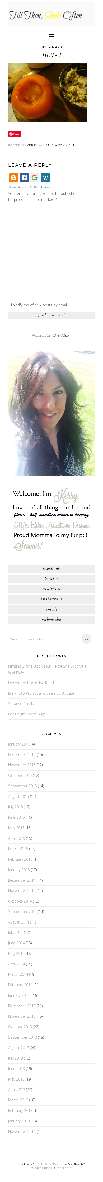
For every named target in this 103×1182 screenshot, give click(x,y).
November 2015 (22, 764)
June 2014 (16, 942)
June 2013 (16, 1068)
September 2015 (22, 785)
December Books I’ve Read (31, 682)
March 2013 (18, 1099)
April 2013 (16, 1089)
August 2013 (18, 1047)
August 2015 (18, 796)
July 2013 (15, 1058)
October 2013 (20, 1026)
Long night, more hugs (27, 714)
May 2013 (16, 1079)
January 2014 (19, 995)
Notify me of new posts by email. (40, 304)
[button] (51, 34)
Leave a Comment (59, 145)
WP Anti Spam (61, 335)
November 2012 (22, 1131)
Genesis (64, 1168)
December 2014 (22, 880)
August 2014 (18, 922)
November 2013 (22, 1016)
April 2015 (16, 838)
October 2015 (20, 775)
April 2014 (16, 964)
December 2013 (22, 1005)
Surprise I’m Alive (22, 703)
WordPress (42, 1168)
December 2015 (22, 754)
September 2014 (22, 911)
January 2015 (19, 869)
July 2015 (15, 806)
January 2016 (19, 744)
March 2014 (18, 974)
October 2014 (20, 901)
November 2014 (22, 890)
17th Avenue (47, 1163)
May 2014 (16, 953)
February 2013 (20, 1110)
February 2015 (20, 859)
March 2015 (18, 848)
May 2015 (16, 827)
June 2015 (16, 817)
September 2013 (22, 1037)
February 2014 (20, 984)
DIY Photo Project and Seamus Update (41, 693)
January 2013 (19, 1121)
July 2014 (15, 932)
